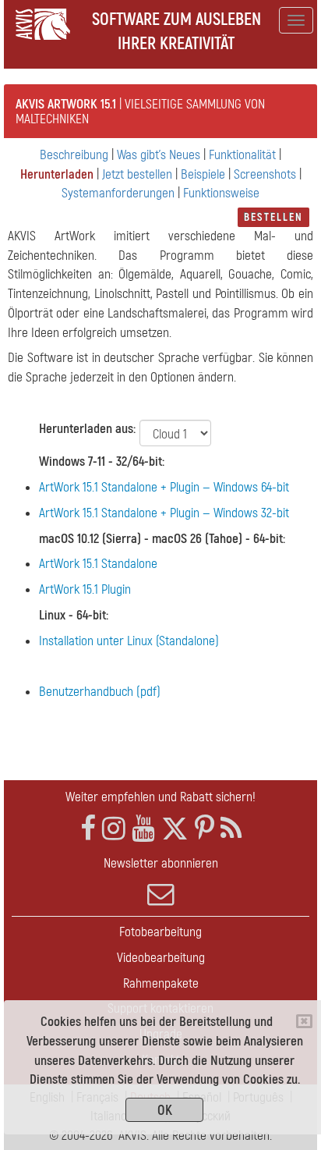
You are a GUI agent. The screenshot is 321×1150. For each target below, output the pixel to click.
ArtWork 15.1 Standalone (98, 563)
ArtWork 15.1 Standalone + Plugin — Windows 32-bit (164, 513)
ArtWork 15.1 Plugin (85, 589)
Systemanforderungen (118, 193)
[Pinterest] (204, 829)
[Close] (304, 1021)
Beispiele (203, 174)
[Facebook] (88, 829)
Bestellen (273, 217)
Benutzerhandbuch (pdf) (99, 691)
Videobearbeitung (161, 957)
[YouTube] (143, 829)
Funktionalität (242, 155)
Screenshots (265, 174)
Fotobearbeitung (160, 932)
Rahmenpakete (161, 983)
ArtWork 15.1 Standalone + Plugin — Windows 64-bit (164, 487)
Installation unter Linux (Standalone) (129, 641)
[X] (175, 829)
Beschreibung (74, 155)
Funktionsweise (221, 193)
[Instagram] (113, 829)
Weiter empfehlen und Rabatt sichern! (160, 797)
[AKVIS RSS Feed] (231, 829)
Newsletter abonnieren (161, 863)
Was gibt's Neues (158, 155)
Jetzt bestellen (137, 174)
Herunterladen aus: (87, 429)
